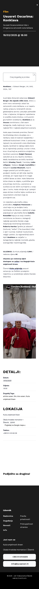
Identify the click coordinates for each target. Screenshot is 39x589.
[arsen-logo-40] (5, 4)
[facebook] (18, 584)
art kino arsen (8, 396)
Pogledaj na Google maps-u (15, 425)
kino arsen (21, 396)
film (15, 396)
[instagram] (21, 584)
